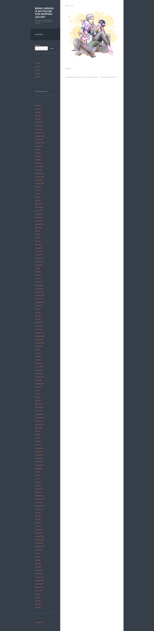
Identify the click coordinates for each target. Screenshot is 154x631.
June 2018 (38, 353)
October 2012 (39, 584)
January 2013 (38, 573)
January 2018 (38, 370)
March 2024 (38, 122)
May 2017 (38, 397)
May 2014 (38, 519)
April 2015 (38, 482)
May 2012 (38, 601)
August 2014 (38, 509)
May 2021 (38, 238)
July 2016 (37, 431)
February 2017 (39, 407)
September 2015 (39, 465)
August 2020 (38, 265)
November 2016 (39, 417)
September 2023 (39, 142)
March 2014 (38, 526)
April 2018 (38, 360)
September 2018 (39, 343)
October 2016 (39, 421)
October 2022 (39, 180)
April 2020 (38, 278)
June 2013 (38, 556)
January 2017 (38, 411)
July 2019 (37, 309)
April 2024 (38, 119)
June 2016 (38, 434)
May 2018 (38, 356)
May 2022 (38, 197)
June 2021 (38, 234)
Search (37, 45)
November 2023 (39, 136)
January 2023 (38, 170)
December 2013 (39, 536)
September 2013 (39, 546)
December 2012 (39, 577)
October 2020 (39, 261)
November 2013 (39, 539)
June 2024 (38, 112)
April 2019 (38, 319)
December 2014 (39, 495)
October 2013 (39, 543)
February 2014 (39, 529)
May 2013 (38, 560)
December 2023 (39, 132)
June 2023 (38, 153)
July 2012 (37, 594)
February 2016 (39, 448)
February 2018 (39, 366)
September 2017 (39, 383)
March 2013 (38, 567)
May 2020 (38, 275)
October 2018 (39, 339)
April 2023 (38, 159)
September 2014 (39, 506)
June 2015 (38, 475)
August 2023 (38, 146)
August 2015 (38, 468)
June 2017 (38, 394)
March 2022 (38, 204)
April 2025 (38, 105)
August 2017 (38, 387)
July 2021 (37, 231)
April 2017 (38, 400)
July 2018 (37, 349)
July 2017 (37, 390)
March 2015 (38, 485)
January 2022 (38, 210)
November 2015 (39, 458)
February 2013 (39, 570)
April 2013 (38, 563)
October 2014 (39, 502)
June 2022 (38, 193)
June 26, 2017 (69, 5)
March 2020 (38, 282)
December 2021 (39, 214)
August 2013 (38, 550)
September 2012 (39, 587)
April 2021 (38, 241)
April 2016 (38, 441)
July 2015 (37, 472)
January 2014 (38, 533)
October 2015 (39, 461)
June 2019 (38, 312)
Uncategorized (39, 622)
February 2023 (39, 166)
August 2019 (38, 305)
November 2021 (39, 217)
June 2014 (38, 516)
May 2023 (38, 156)
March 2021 (38, 244)
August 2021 (38, 227)
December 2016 (39, 414)
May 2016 (38, 438)
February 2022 (39, 207)
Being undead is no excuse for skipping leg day (44, 12)
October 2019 (39, 299)
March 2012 (38, 607)
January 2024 (38, 129)
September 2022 (39, 183)
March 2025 (38, 109)
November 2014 (39, 499)
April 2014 (38, 523)
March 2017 (38, 404)
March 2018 (38, 363)
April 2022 (38, 200)
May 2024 (38, 115)
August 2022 (38, 187)
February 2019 (39, 326)
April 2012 (38, 604)
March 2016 (38, 444)
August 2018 (38, 346)
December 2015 (39, 455)
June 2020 (38, 271)
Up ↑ (117, 77)
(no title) (37, 63)
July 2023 (37, 149)
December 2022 (39, 173)
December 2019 (39, 292)
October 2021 (39, 221)
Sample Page (39, 34)
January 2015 (38, 492)
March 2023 (38, 163)
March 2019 (38, 322)
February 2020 (39, 285)
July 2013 (37, 553)
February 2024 (39, 126)
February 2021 (39, 248)
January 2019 (38, 329)
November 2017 (39, 377)
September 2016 (39, 424)
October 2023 (39, 139)
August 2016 (38, 427)
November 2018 (39, 336)
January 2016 (38, 451)
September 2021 (39, 224)
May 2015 (38, 478)
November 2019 (39, 295)
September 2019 (39, 302)
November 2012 (39, 580)
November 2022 (39, 176)
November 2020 (39, 258)
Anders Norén (110, 77)
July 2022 (37, 190)
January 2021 (38, 251)
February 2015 (39, 489)
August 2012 (38, 590)
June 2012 (38, 597)
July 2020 (37, 268)
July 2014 (37, 512)
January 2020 (38, 288)
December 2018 (39, 332)
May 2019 (38, 315)
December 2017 (39, 373)
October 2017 (39, 380)
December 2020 (39, 254)
